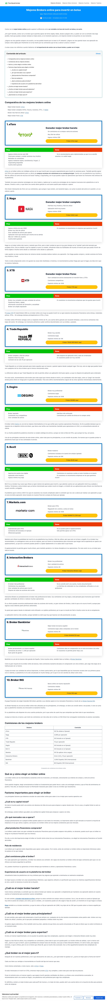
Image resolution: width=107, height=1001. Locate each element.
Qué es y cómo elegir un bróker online (19, 64)
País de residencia (17, 78)
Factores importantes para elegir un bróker (21, 67)
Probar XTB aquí (72, 287)
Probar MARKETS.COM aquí (72, 515)
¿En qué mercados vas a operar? (21, 72)
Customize (78, 997)
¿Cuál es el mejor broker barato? (18, 86)
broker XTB (9, 313)
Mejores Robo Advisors (69, 3)
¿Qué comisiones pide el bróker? (21, 81)
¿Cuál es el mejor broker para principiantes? (21, 89)
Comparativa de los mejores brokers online (21, 59)
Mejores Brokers (56, 3)
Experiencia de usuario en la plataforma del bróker (27, 83)
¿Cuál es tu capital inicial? (19, 70)
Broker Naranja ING (89, 701)
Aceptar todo (99, 997)
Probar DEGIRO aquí (72, 400)
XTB (21, 115)
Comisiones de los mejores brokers (19, 61)
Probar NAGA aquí (72, 215)
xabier (49, 18)
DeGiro (17, 424)
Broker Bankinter (76, 659)
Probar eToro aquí (72, 141)
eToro (23, 107)
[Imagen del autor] (41, 18)
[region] (53, 996)
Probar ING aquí (72, 693)
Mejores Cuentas (84, 3)
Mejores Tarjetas (96, 3)
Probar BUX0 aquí (72, 460)
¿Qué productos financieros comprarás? (24, 75)
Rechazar (88, 997)
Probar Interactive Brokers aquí (72, 571)
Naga (41, 966)
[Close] (98, 53)
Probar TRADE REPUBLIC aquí (72, 342)
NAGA (46, 110)
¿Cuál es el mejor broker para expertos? (20, 92)
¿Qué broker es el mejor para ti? (17, 95)
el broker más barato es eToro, (25, 898)
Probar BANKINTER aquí (72, 635)
